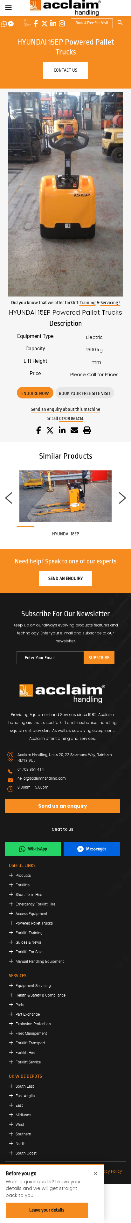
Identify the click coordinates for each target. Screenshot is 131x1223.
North (20, 1143)
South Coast (26, 1153)
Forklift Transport (30, 1043)
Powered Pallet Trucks (34, 923)
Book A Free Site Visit (92, 23)
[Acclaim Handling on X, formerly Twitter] (44, 23)
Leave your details (46, 1210)
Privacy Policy (109, 1171)
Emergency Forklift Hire (35, 904)
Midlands (23, 1115)
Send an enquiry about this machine (65, 409)
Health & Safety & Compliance (41, 995)
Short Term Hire (29, 894)
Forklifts (23, 885)
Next (122, 498)
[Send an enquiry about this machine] (74, 431)
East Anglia (25, 1096)
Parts (20, 1005)
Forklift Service (28, 1062)
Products (23, 875)
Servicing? (110, 302)
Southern (23, 1134)
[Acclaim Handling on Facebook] (36, 23)
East (19, 1105)
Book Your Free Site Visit (85, 393)
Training (87, 302)
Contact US (65, 70)
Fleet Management (31, 1033)
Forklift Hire (25, 1052)
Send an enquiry (65, 578)
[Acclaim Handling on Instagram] (62, 23)
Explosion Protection (33, 1024)
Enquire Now (35, 393)
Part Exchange (28, 1014)
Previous (8, 498)
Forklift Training (29, 933)
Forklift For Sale (29, 952)
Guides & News (28, 942)
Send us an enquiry (62, 806)
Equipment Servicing (33, 985)
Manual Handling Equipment (40, 961)
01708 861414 (71, 418)
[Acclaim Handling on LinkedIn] (53, 23)
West (20, 1124)
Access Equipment (31, 914)
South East (25, 1086)
